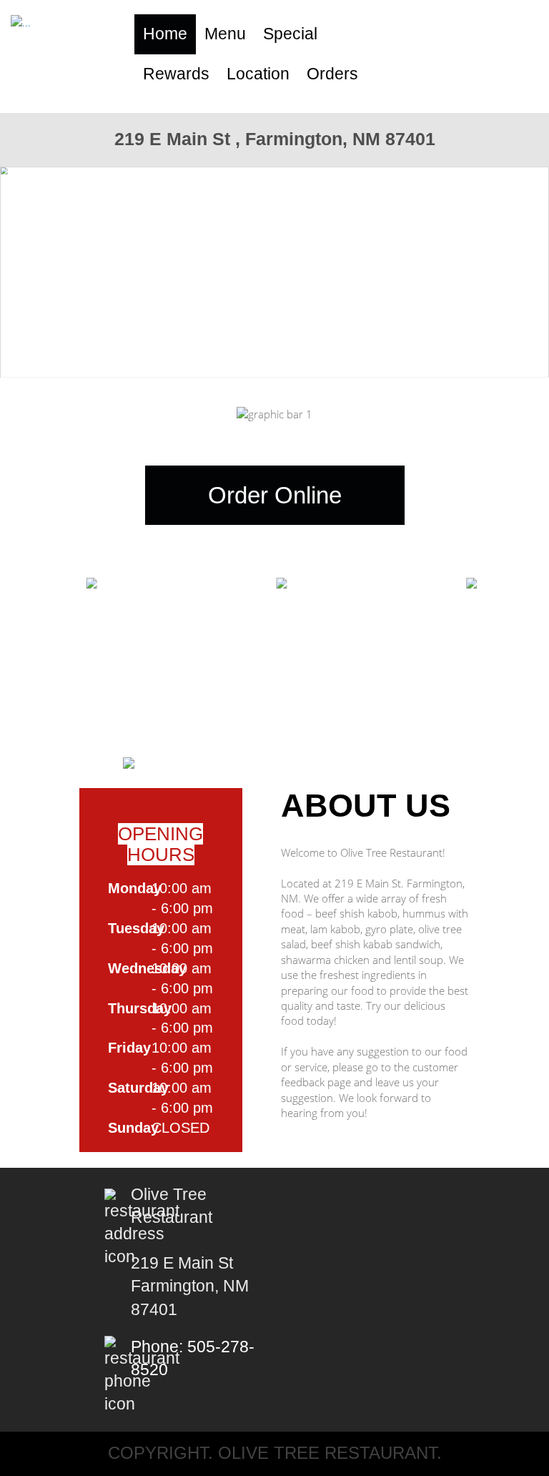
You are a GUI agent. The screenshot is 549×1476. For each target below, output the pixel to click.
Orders (332, 74)
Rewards (176, 74)
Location (258, 74)
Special (290, 34)
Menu (225, 34)
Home (165, 34)
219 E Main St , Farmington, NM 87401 (274, 139)
